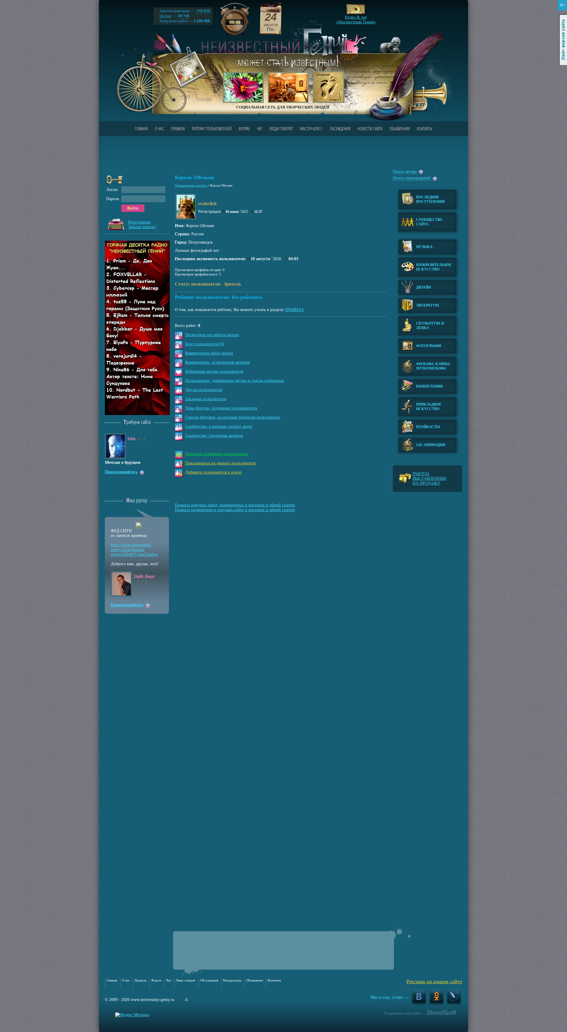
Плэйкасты (428, 427)
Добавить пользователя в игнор (213, 472)
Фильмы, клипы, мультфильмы (433, 366)
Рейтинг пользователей (212, 129)
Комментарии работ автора (209, 353)
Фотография (428, 346)
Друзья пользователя (203, 390)
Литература (427, 305)
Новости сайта (370, 129)
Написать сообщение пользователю (216, 454)
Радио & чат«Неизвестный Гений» (356, 18)
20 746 (183, 16)
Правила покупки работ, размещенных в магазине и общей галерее (235, 505)
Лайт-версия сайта (563, 40)
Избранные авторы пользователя (214, 371)
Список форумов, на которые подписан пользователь (232, 417)
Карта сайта (186, 999)
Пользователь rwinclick (191, 185)
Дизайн (423, 287)
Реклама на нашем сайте (434, 981)
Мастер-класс (311, 129)
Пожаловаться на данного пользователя (220, 463)
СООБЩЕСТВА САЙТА (429, 222)
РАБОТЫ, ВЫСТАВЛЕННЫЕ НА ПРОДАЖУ (430, 478)
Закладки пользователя (205, 399)
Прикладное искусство (428, 406)
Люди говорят (281, 129)
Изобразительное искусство (434, 267)
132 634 (203, 11)
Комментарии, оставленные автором (217, 362)
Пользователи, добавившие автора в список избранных (234, 380)
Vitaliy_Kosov (144, 576)
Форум (244, 129)
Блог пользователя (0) (204, 344)
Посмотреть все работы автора (212, 335)
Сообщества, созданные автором (214, 435)
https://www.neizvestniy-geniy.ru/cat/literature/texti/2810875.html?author (134, 550)
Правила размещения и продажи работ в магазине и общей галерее (235, 510)
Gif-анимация (430, 445)
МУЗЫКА (424, 247)
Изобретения (429, 386)
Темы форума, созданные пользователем (221, 408)
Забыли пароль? (142, 227)
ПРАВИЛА (294, 309)
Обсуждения (340, 129)
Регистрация (139, 222)
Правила (178, 129)
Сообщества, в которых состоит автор (218, 426)
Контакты (424, 129)
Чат (259, 129)
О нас (159, 129)
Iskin (132, 438)
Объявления (400, 129)
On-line (165, 16)
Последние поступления (430, 199)
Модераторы (232, 980)
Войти (133, 208)
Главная (141, 129)
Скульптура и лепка (430, 325)
